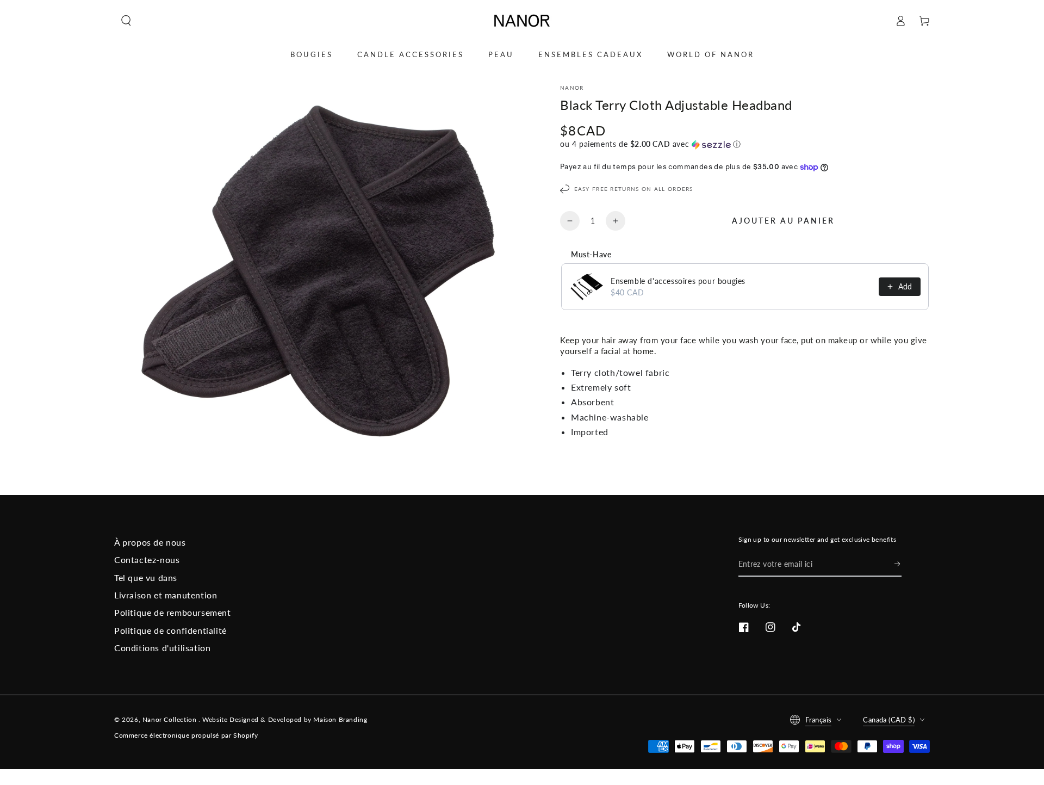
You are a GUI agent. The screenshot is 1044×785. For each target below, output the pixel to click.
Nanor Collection (170, 719)
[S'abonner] (898, 564)
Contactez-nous (146, 559)
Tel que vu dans (145, 577)
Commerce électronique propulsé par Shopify (186, 735)
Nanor (572, 87)
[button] (126, 21)
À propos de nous (150, 542)
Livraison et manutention (165, 595)
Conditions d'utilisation (162, 647)
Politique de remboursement (172, 612)
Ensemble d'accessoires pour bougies (678, 281)
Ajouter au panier (783, 220)
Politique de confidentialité (170, 630)
